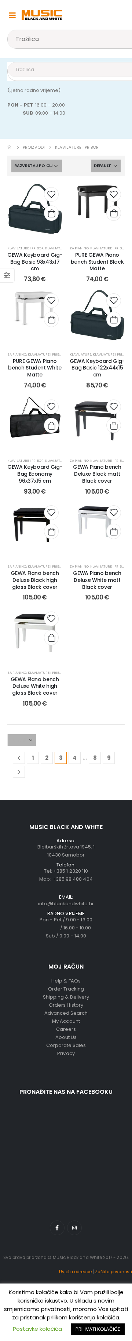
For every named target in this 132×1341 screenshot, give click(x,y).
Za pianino (79, 248)
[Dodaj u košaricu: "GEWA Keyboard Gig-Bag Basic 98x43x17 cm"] (51, 213)
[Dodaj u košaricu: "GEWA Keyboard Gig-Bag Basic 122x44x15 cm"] (113, 319)
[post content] (34, 210)
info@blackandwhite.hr (66, 903)
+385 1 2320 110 (70, 871)
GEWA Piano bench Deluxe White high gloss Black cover (35, 686)
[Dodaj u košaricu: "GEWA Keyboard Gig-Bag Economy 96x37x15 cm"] (51, 425)
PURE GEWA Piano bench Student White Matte (34, 368)
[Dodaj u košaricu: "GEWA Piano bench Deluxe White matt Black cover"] (113, 531)
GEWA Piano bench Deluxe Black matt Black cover (97, 473)
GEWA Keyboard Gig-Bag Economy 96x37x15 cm (34, 473)
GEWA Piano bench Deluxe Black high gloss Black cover (35, 580)
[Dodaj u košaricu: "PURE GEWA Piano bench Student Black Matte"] (113, 213)
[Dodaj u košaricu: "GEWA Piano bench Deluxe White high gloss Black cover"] (51, 637)
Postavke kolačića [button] (37, 1329)
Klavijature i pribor (25, 248)
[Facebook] (57, 1228)
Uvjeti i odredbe (75, 1272)
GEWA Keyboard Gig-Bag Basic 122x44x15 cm (97, 368)
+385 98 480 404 (72, 879)
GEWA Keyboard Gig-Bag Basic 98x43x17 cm (34, 261)
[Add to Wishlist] (51, 194)
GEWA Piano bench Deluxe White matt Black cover (97, 580)
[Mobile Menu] (12, 15)
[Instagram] (74, 1228)
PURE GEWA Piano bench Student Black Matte (97, 261)
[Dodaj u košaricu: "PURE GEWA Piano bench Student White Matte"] (51, 319)
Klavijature (56, 248)
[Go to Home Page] (9, 147)
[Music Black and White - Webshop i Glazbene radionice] (42, 15)
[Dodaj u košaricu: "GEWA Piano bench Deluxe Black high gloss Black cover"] (51, 531)
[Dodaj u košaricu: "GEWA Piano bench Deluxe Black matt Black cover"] (113, 425)
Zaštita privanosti (113, 1272)
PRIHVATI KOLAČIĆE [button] (98, 1329)
